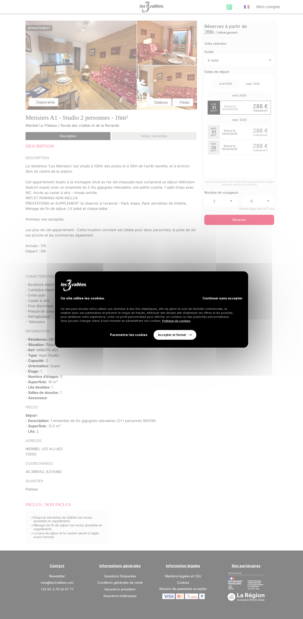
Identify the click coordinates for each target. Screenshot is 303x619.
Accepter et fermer (172, 335)
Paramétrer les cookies (129, 335)
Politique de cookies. (176, 320)
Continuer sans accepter (222, 298)
